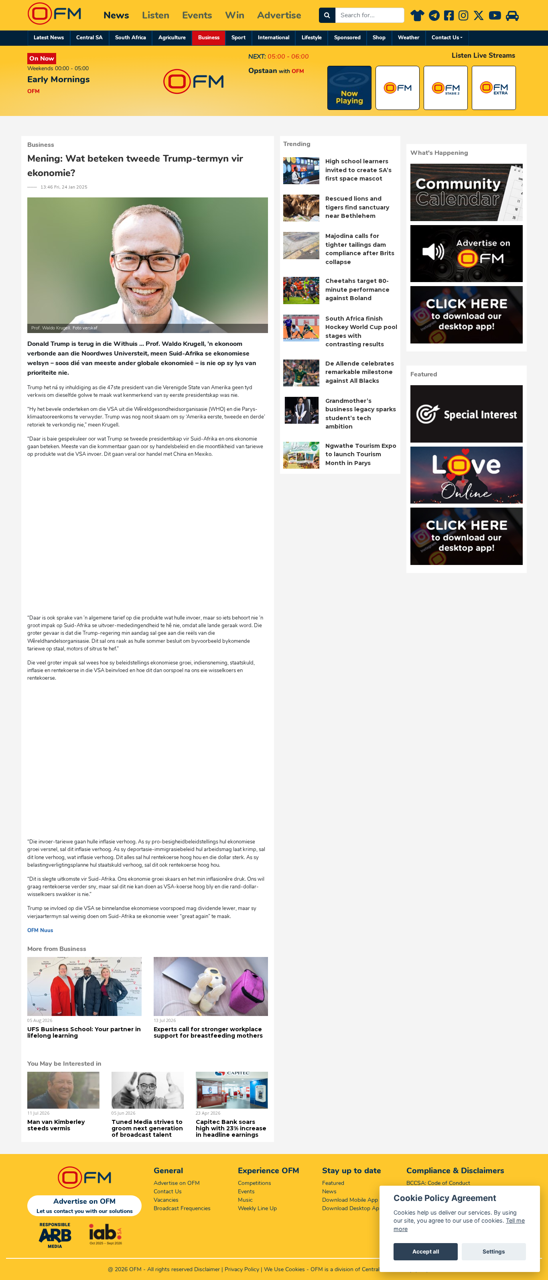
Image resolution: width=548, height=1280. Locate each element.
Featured (333, 1183)
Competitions (254, 1183)
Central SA (89, 37)
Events (197, 15)
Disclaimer (207, 1269)
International (273, 37)
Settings (494, 1251)
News (116, 15)
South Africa (130, 37)
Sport (238, 37)
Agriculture (172, 37)
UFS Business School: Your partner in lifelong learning (84, 1032)
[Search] (327, 15)
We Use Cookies (284, 1269)
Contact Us (445, 37)
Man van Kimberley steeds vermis (56, 1125)
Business (208, 37)
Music (245, 1200)
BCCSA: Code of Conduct (438, 1183)
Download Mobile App (350, 1200)
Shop (379, 37)
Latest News (49, 37)
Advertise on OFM (177, 1183)
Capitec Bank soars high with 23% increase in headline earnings (231, 1128)
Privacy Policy (242, 1269)
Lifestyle (312, 37)
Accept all (425, 1251)
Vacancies (166, 1200)
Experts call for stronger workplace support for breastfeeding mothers (208, 1032)
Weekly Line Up (257, 1208)
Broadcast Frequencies (182, 1208)
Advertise (279, 15)
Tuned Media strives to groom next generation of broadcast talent (147, 1128)
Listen (155, 15)
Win (234, 15)
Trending (297, 144)
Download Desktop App (352, 1208)
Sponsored (347, 37)
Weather (408, 37)
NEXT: (257, 56)
